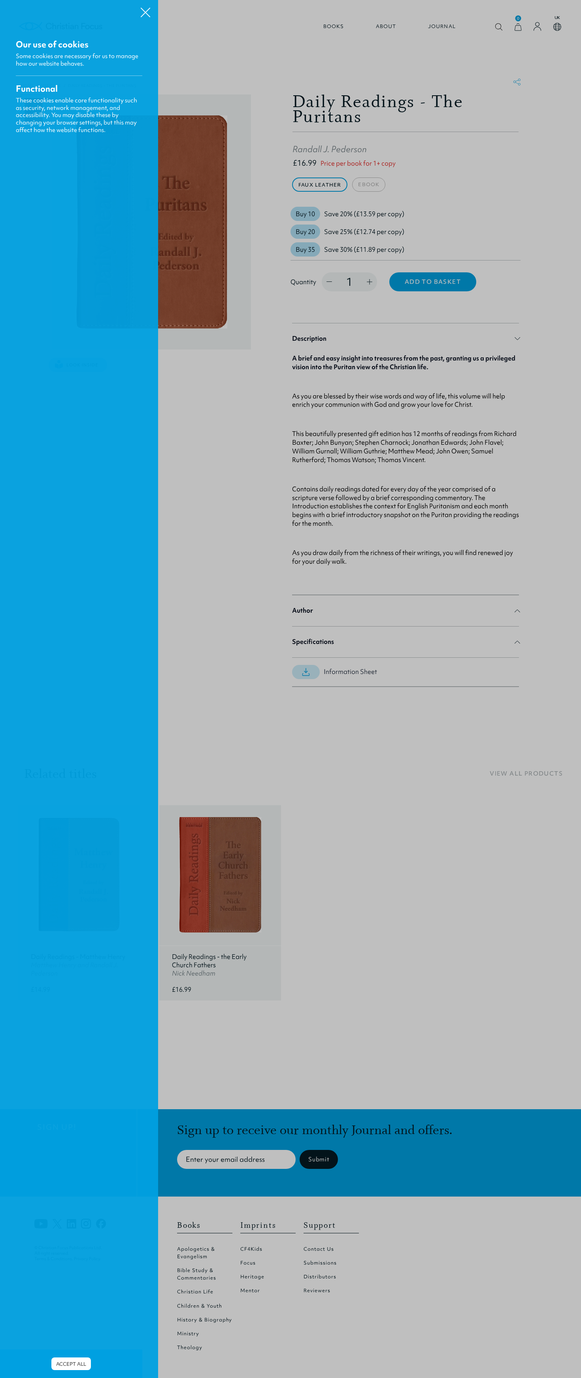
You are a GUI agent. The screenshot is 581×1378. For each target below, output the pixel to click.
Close (145, 9)
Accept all (71, 1364)
